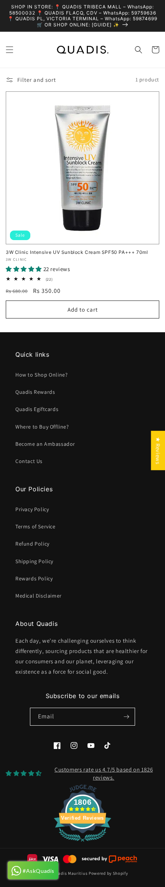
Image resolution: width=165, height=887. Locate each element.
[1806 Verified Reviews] (82, 842)
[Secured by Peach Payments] (109, 859)
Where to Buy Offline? (42, 426)
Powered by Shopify (108, 873)
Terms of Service (35, 526)
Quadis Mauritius (70, 873)
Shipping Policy (34, 561)
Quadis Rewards (35, 391)
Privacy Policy (32, 509)
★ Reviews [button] (158, 450)
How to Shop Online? (41, 374)
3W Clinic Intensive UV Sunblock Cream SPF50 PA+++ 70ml (77, 252)
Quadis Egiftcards (36, 409)
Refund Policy (32, 543)
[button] (9, 49)
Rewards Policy (34, 578)
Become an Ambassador (45, 443)
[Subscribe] (126, 717)
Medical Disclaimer (38, 595)
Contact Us (29, 461)
